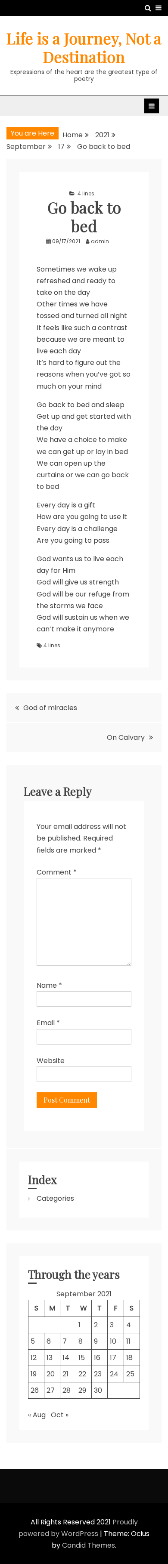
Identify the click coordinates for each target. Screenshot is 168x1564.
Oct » (59, 1415)
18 (129, 1358)
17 (113, 1358)
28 (66, 1390)
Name (49, 985)
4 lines (86, 193)
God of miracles (50, 708)
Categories (55, 1198)
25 (130, 1374)
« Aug (37, 1415)
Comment (57, 872)
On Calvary (126, 737)
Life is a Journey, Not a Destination (84, 47)
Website (51, 1061)
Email (48, 1023)
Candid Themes (88, 1545)
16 (97, 1358)
